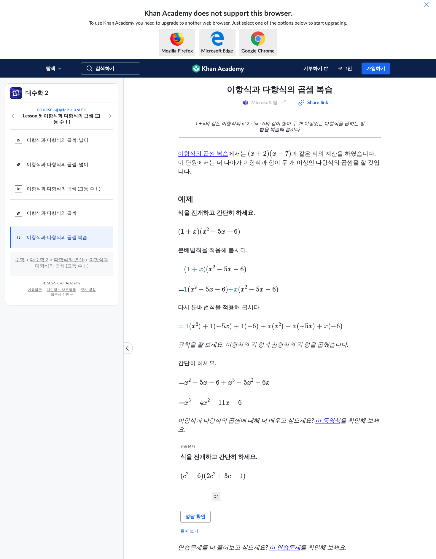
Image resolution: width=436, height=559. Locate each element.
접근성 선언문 (62, 355)
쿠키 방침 (88, 350)
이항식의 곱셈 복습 (203, 215)
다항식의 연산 (69, 320)
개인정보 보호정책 (61, 350)
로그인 (345, 68)
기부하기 (312, 68)
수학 (20, 320)
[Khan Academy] (218, 68)
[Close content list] (128, 378)
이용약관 (35, 350)
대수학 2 (39, 320)
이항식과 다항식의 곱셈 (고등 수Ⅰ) (63, 249)
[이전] (13, 176)
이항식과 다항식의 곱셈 (52, 274)
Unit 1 (80, 171)
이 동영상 (327, 482)
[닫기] (426, 4)
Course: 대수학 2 (53, 171)
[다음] (110, 176)
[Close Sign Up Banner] (425, 88)
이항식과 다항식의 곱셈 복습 (57, 298)
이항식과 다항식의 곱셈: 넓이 (57, 201)
